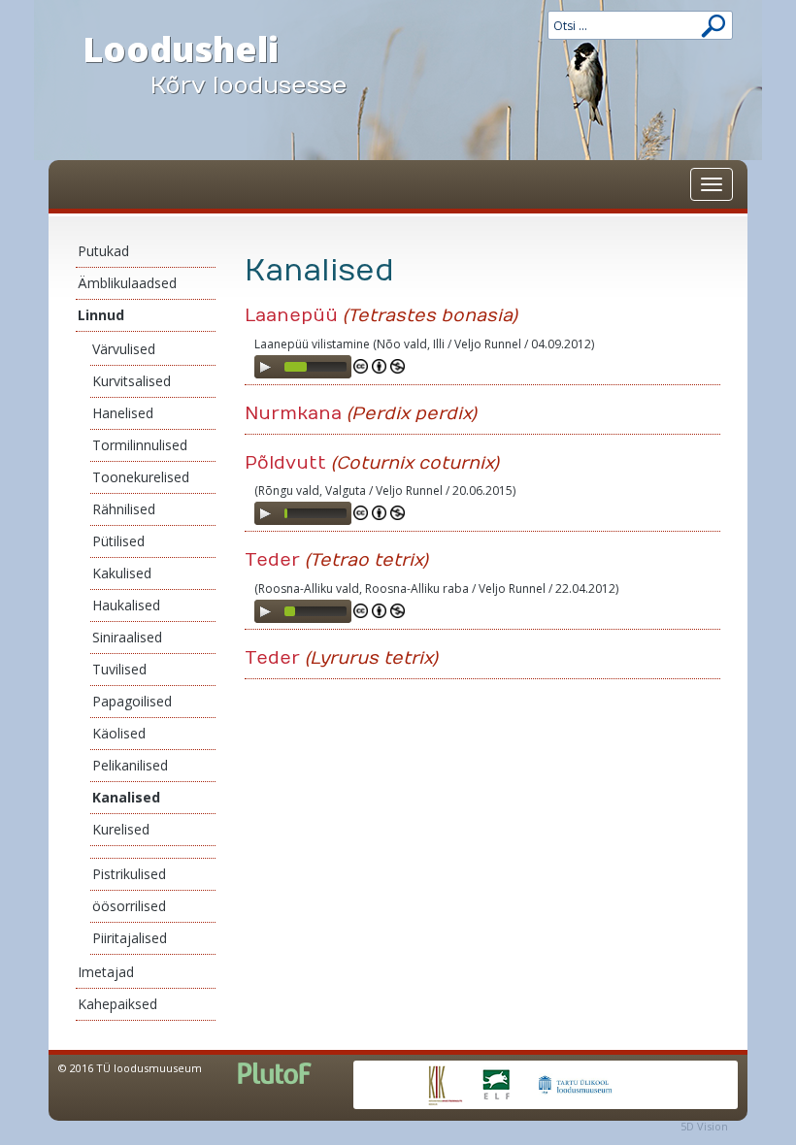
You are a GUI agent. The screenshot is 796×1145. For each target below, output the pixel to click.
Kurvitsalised (131, 381)
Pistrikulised (129, 874)
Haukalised (126, 605)
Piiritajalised (129, 938)
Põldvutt (285, 463)
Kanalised (126, 797)
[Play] (265, 367)
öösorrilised (129, 906)
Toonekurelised (140, 477)
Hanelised (122, 413)
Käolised (119, 733)
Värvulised (123, 349)
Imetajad (106, 972)
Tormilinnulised (139, 445)
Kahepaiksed (117, 1004)
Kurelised (120, 829)
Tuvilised (119, 669)
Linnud (101, 315)
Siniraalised (127, 637)
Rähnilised (123, 509)
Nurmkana (293, 414)
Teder (272, 560)
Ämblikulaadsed (127, 283)
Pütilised (118, 541)
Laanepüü (291, 316)
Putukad (103, 251)
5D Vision (704, 1126)
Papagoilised (132, 701)
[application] (302, 366)
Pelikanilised (130, 765)
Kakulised (121, 573)
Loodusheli (215, 62)
